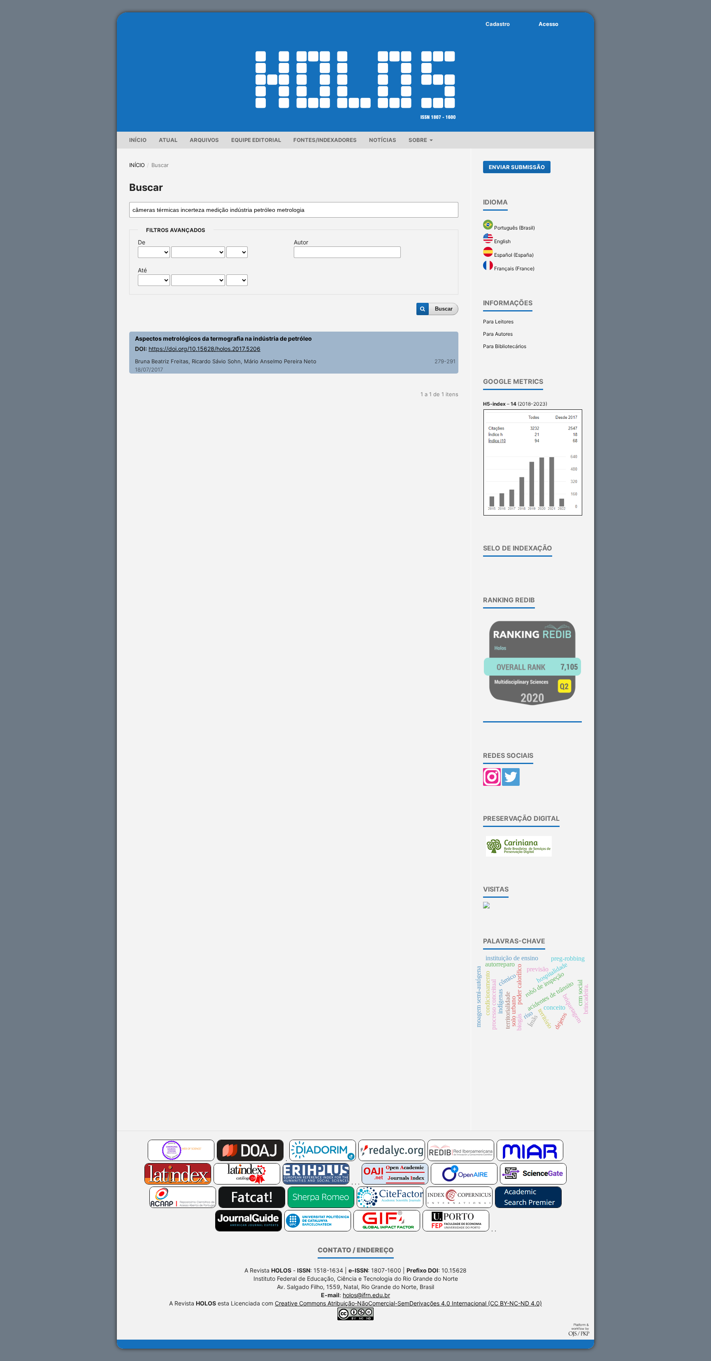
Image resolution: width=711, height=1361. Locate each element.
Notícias (382, 140)
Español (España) (513, 255)
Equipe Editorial (256, 140)
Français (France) (513, 268)
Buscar (444, 309)
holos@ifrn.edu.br (366, 1294)
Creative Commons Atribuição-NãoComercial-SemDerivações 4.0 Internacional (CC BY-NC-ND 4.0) (408, 1303)
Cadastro (498, 24)
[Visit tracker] (486, 906)
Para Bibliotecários (504, 346)
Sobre (418, 140)
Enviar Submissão (517, 167)
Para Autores (498, 334)
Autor (301, 242)
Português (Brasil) (514, 228)
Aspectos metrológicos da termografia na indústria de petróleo (223, 338)
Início (137, 140)
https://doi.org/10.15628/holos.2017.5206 (204, 348)
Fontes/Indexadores (325, 140)
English (502, 241)
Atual (168, 140)
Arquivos (204, 140)
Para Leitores (498, 321)
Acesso (548, 24)
